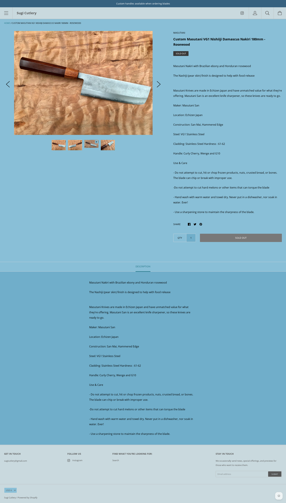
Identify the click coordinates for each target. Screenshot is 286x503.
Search (115, 460)
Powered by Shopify (27, 497)
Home (7, 23)
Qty (180, 237)
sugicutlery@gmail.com (15, 460)
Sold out (241, 237)
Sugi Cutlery (10, 497)
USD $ (9, 490)
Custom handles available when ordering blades (143, 3)
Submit (274, 474)
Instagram (77, 460)
